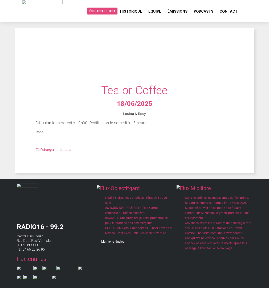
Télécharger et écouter (54, 149)
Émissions (177, 11)
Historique (131, 11)
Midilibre (201, 188)
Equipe (154, 11)
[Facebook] (244, 11)
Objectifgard (125, 188)
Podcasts (203, 11)
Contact (228, 11)
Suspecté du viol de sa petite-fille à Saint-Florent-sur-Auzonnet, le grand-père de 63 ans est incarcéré (217, 213)
